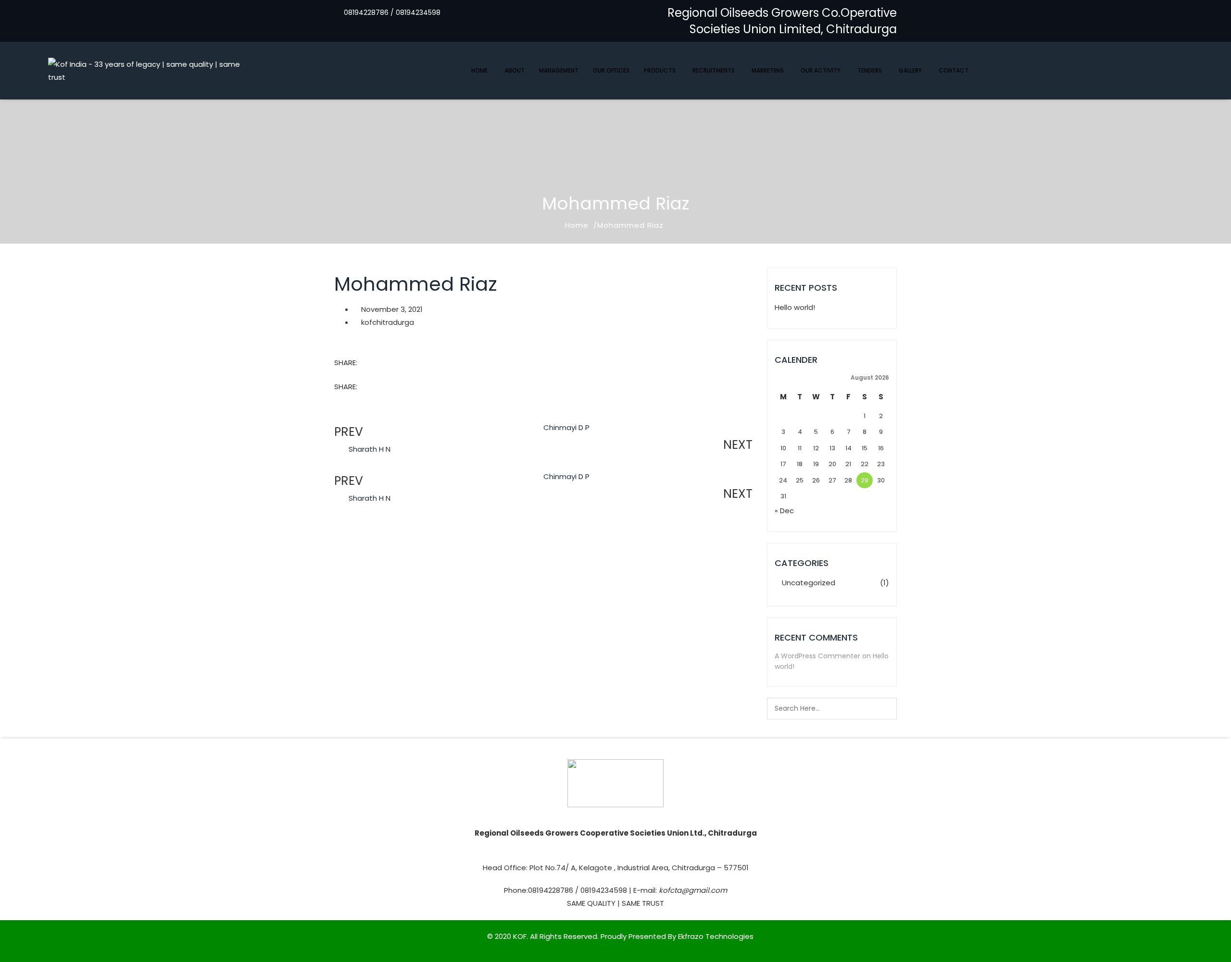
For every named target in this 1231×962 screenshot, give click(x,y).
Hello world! (795, 307)
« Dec (784, 511)
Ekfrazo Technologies (716, 936)
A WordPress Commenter (817, 656)
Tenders (869, 70)
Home (479, 70)
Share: (345, 363)
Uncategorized (808, 583)
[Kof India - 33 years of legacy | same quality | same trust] (153, 70)
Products (660, 70)
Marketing (768, 70)
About (514, 70)
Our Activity (821, 70)
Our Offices (611, 70)
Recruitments (713, 70)
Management (558, 70)
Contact (953, 70)
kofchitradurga (387, 322)
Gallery (910, 70)
